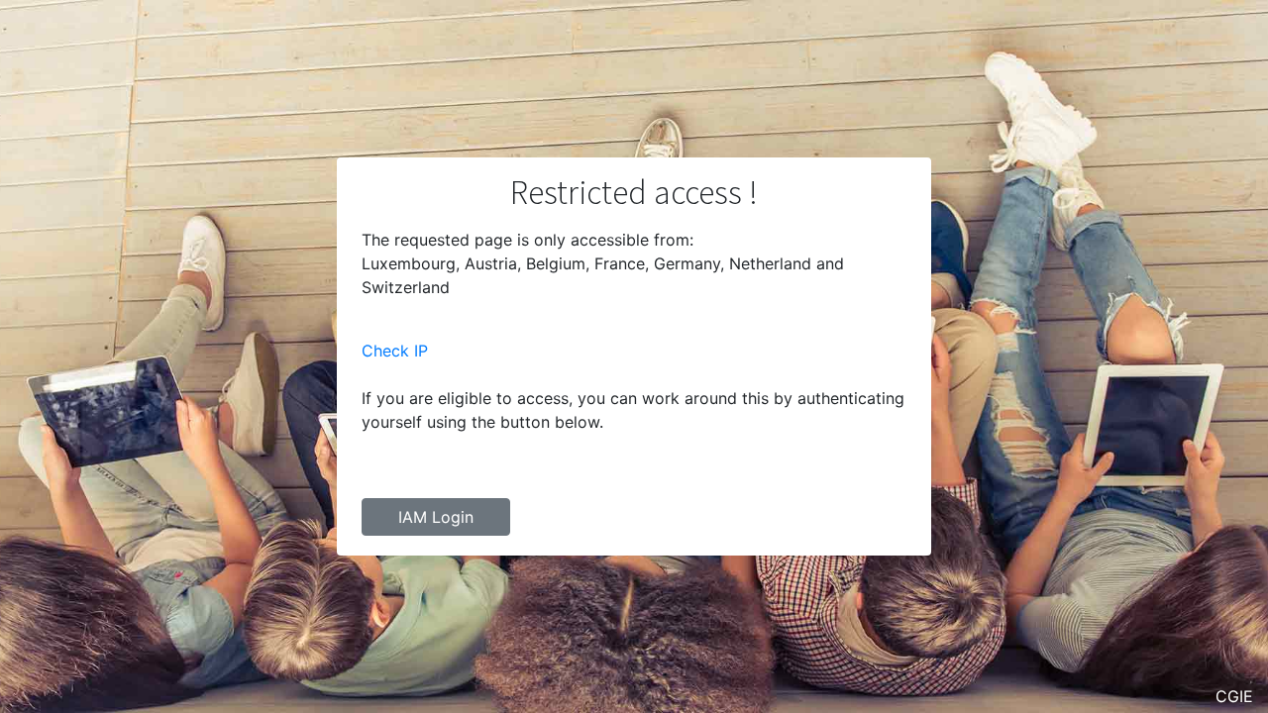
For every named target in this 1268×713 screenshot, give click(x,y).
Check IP (395, 350)
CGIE (1234, 696)
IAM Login (436, 517)
